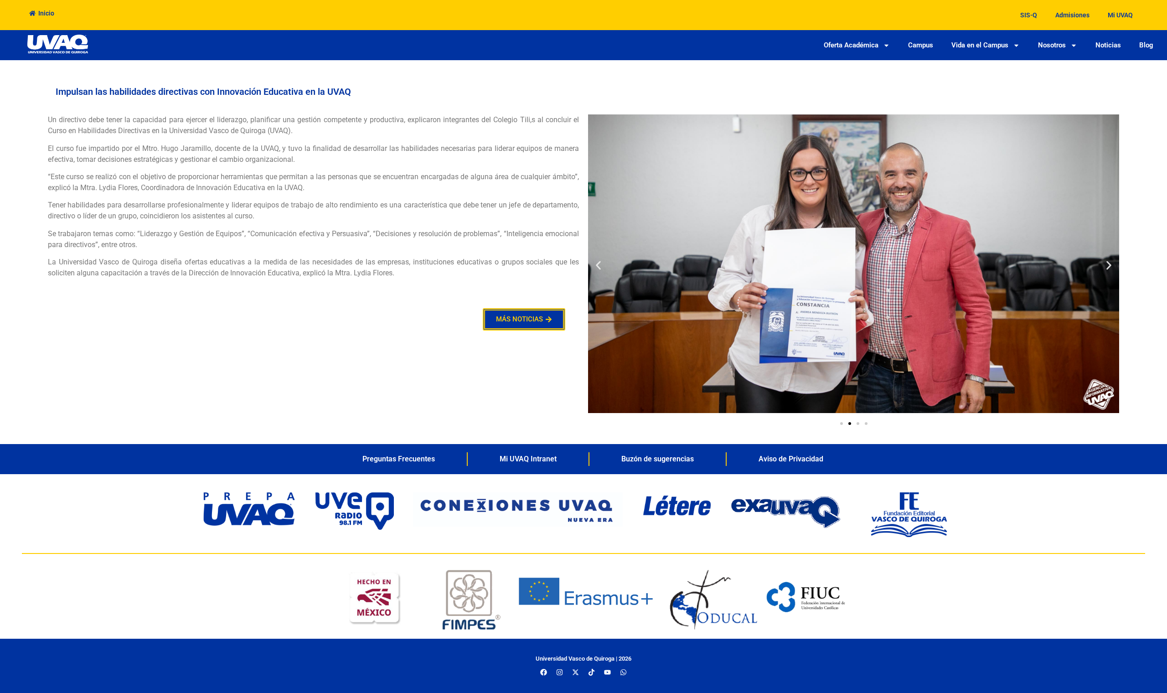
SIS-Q (1028, 15)
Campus (920, 45)
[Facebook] (543, 672)
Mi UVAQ (1120, 15)
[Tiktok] (591, 672)
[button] (598, 265)
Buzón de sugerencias (657, 459)
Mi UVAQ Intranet (528, 459)
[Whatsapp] (623, 672)
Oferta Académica (851, 45)
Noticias (1108, 45)
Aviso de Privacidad (791, 459)
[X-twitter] (575, 672)
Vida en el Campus (979, 45)
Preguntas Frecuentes (398, 459)
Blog (1146, 45)
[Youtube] (607, 672)
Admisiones (1072, 15)
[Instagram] (559, 672)
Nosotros (1052, 45)
